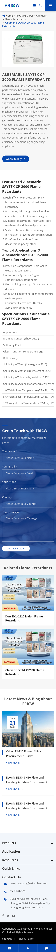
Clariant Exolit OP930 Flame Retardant (24, 672)
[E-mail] (9, 948)
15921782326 (17, 891)
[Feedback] (46, 948)
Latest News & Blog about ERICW (28, 701)
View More (15, 762)
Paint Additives (38, 15)
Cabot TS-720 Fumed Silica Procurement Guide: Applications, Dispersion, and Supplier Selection (25, 753)
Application (11, 851)
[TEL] (28, 948)
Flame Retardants (15, 19)
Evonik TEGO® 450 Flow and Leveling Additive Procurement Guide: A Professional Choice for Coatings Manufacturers (27, 806)
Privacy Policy (25, 939)
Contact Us (11, 877)
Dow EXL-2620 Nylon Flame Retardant (24, 618)
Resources (10, 860)
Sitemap (7, 939)
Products (21, 15)
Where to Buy (16, 159)
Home (9, 15)
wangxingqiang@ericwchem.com (29, 883)
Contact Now (16, 548)
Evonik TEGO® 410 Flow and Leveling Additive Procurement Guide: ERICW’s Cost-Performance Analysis (26, 780)
